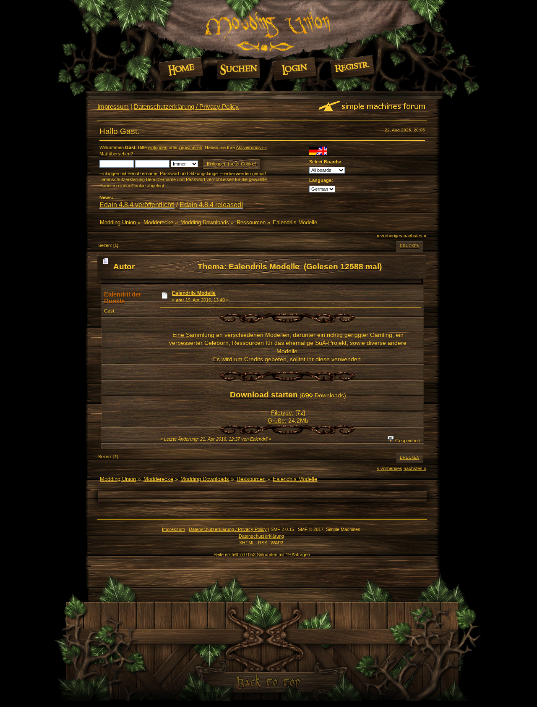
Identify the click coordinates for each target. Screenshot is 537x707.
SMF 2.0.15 (282, 529)
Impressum (113, 106)
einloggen (157, 147)
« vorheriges (389, 235)
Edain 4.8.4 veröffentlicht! (137, 204)
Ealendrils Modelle (194, 293)
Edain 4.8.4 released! (211, 204)
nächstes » (415, 235)
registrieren (190, 147)
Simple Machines (343, 529)
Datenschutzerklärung (261, 536)
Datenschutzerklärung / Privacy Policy (186, 106)
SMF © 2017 (310, 529)
